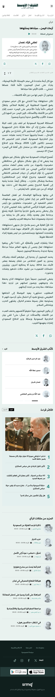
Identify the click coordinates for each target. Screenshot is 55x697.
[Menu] (53, 5)
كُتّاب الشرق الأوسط (42, 346)
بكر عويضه (38, 554)
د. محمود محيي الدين (35, 624)
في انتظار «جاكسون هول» (29, 620)
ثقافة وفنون (6, 13)
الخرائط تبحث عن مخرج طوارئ (27, 564)
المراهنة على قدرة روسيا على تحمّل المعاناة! (21, 592)
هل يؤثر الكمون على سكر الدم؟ (32, 493)
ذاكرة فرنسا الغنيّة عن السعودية (27, 523)
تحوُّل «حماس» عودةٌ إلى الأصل (27, 550)
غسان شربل (35, 380)
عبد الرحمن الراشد (33, 356)
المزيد (5, 347)
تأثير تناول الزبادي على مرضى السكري (30, 464)
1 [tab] (35, 399)
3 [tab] (20, 399)
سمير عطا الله (34, 368)
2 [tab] (28, 399)
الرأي (23, 13)
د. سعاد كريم (37, 582)
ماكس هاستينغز (36, 596)
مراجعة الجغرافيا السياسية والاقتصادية (24, 606)
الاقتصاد (16, 13)
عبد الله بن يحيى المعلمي (30, 391)
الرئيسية (50, 13)
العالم (29, 13)
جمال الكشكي (37, 568)
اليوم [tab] (11, 407)
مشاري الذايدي (37, 527)
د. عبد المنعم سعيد (36, 610)
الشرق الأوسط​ (39, 13)
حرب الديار (36, 536)
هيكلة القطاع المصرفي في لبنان (26, 578)
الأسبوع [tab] (5, 407)
